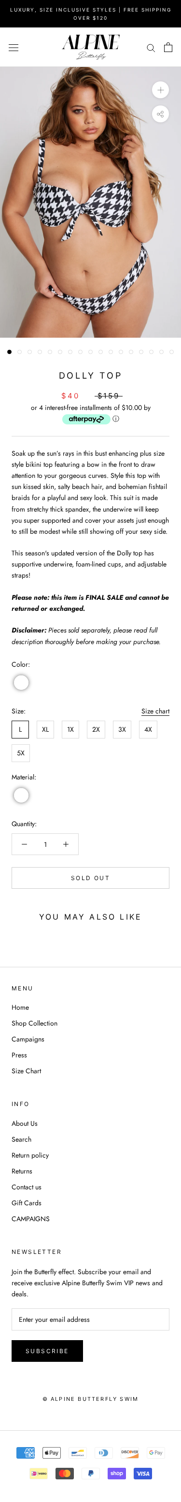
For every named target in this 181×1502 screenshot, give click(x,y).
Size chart (155, 711)
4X (148, 729)
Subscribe (47, 1351)
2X (96, 729)
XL (45, 729)
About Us (25, 1123)
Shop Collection (34, 1023)
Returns (22, 1171)
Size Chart (26, 1071)
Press (19, 1055)
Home (20, 1007)
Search (21, 1139)
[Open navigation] (13, 47)
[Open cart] (168, 47)
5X (21, 753)
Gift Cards (27, 1203)
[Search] (151, 47)
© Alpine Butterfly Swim (90, 1399)
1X (70, 729)
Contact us (27, 1187)
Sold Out (90, 878)
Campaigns (28, 1039)
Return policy (30, 1155)
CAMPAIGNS (31, 1219)
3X (122, 729)
